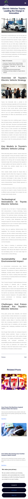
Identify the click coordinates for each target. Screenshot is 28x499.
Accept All (14, 485)
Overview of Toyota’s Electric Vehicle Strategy (13, 63)
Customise (14, 490)
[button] (25, 3)
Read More (3, 418)
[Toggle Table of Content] (23, 61)
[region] (14, 483)
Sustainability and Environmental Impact (11, 69)
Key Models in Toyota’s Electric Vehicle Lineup (13, 64)
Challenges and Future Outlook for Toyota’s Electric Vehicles (14, 71)
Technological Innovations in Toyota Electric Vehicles (14, 67)
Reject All (14, 495)
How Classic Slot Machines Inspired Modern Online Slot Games (12, 407)
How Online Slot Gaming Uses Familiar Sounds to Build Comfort (13, 454)
